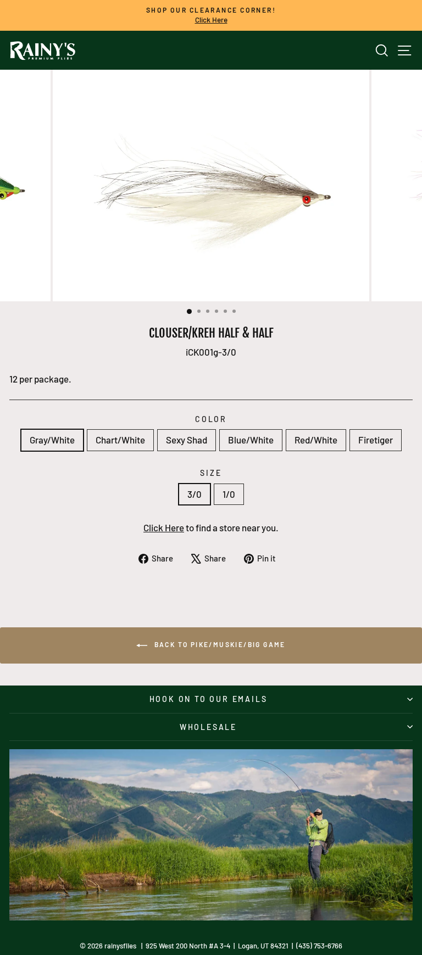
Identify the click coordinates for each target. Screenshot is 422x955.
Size (210, 473)
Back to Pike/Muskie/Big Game (219, 644)
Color (211, 419)
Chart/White (120, 439)
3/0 (194, 493)
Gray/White (52, 439)
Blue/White (251, 439)
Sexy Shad (186, 439)
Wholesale (208, 727)
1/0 (229, 493)
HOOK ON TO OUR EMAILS (208, 699)
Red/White (316, 439)
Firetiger (375, 439)
